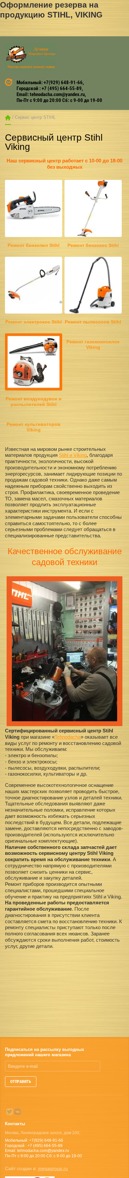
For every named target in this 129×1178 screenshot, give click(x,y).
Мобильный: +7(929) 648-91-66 (50, 82)
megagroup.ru (53, 1168)
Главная (8, 117)
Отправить (20, 1081)
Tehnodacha (68, 737)
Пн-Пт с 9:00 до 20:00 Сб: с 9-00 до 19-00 (59, 100)
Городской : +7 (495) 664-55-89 (49, 88)
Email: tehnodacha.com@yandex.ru (51, 94)
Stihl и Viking (73, 455)
